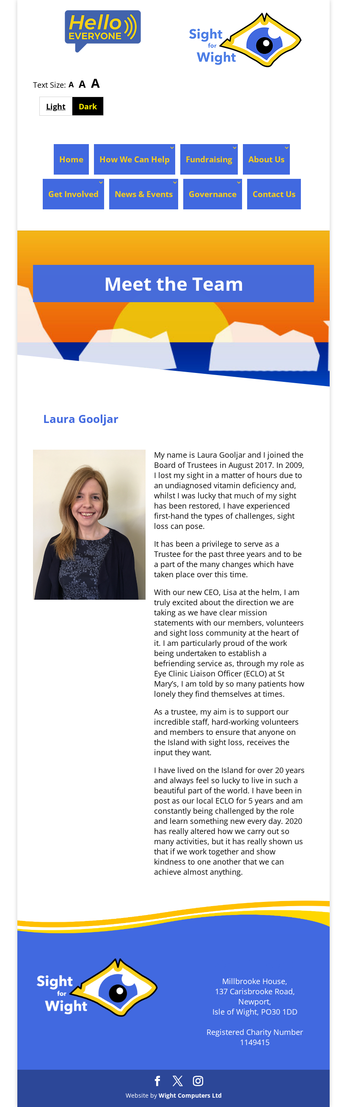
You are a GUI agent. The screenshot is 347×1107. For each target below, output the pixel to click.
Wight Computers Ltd (190, 1095)
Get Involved (73, 194)
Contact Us (274, 194)
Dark (91, 106)
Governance (213, 194)
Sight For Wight (81, 436)
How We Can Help (134, 159)
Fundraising (209, 159)
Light (59, 106)
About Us (266, 159)
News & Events (144, 194)
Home (71, 159)
